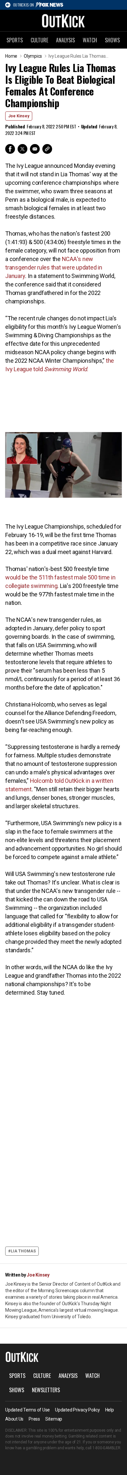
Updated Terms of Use (27, 1409)
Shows (112, 40)
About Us (14, 1419)
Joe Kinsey (18, 116)
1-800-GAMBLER (106, 1448)
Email (35, 149)
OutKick (63, 20)
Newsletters (46, 1390)
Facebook (10, 149)
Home (11, 56)
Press (34, 1419)
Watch (90, 40)
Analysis (65, 40)
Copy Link (47, 149)
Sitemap (53, 1419)
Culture (39, 40)
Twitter (22, 149)
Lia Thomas (23, 1251)
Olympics (33, 56)
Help (109, 1409)
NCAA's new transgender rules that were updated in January (53, 267)
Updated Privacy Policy (77, 1409)
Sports (15, 40)
